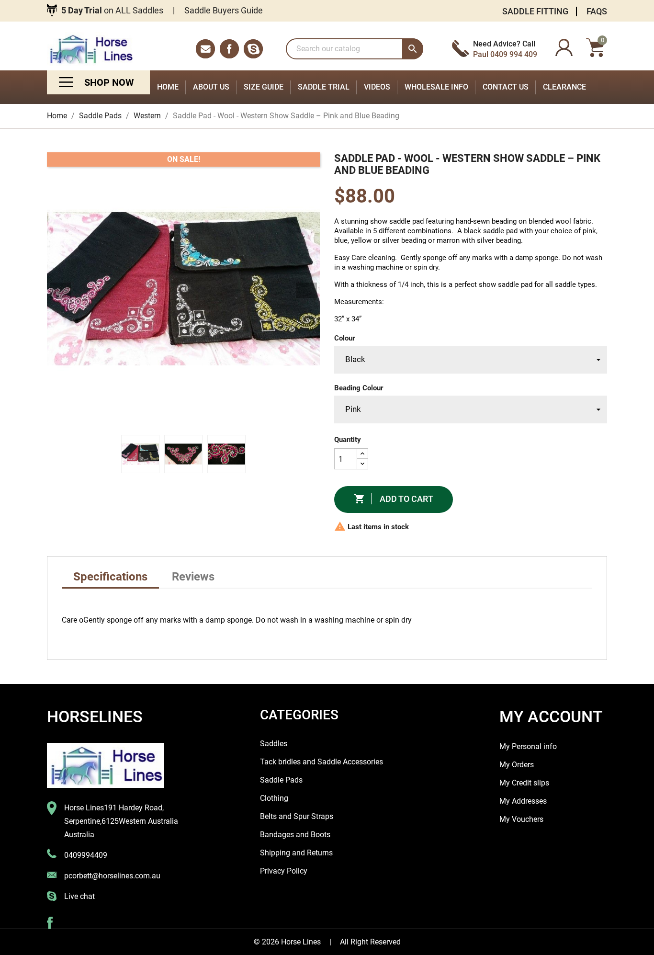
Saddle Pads (281, 779)
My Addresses (523, 801)
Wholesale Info (436, 86)
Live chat (79, 896)
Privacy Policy (283, 870)
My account (551, 716)
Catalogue (98, 82)
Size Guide (263, 86)
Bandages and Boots (295, 834)
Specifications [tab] (110, 576)
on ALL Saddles (112, 10)
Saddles (273, 743)
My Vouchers (521, 819)
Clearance (564, 86)
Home (168, 86)
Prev (60, 290)
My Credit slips (524, 782)
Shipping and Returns (296, 852)
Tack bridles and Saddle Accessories (321, 761)
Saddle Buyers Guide (223, 10)
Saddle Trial (324, 86)
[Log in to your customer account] (564, 49)
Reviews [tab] (193, 576)
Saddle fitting (535, 11)
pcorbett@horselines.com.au (112, 875)
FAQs (596, 11)
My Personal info (528, 746)
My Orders (516, 764)
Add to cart (393, 498)
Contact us (506, 86)
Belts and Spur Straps (296, 816)
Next (306, 290)
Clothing (274, 798)
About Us (211, 86)
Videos (377, 86)
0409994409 (85, 855)
